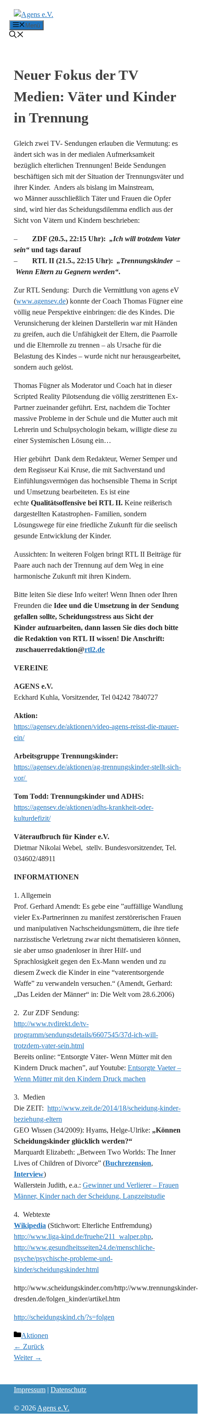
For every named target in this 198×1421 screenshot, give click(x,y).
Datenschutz (68, 1389)
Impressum (29, 1389)
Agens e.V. (53, 1408)
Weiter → (28, 1357)
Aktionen (34, 1335)
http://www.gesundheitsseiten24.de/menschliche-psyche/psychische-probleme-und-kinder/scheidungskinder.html (84, 1258)
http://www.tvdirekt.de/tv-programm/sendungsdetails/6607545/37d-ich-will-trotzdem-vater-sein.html (86, 1035)
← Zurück (29, 1346)
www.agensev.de (41, 301)
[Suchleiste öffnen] (16, 35)
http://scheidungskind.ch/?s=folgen (64, 1317)
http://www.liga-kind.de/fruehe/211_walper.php (82, 1236)
